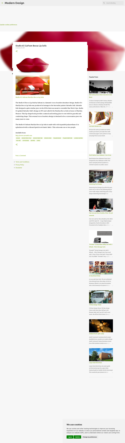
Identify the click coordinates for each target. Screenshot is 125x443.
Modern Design (14, 2)
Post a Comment (21, 155)
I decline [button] (77, 437)
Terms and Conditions (22, 162)
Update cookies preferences (8, 24)
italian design (57, 138)
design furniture (37, 138)
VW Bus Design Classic (95, 304)
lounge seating (78, 138)
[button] (17, 51)
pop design (26, 140)
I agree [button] (70, 437)
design (18, 138)
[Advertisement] (51, 12)
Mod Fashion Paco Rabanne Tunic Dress (100, 155)
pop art (18, 140)
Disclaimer (19, 167)
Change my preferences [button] (90, 437)
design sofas (47, 138)
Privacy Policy (20, 165)
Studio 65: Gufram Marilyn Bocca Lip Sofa (30, 97)
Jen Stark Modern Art (95, 126)
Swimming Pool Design (95, 184)
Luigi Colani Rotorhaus (95, 362)
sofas (38, 140)
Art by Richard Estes (94, 276)
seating (33, 140)
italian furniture (67, 138)
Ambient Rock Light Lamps (96, 333)
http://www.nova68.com (24, 135)
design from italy (26, 138)
